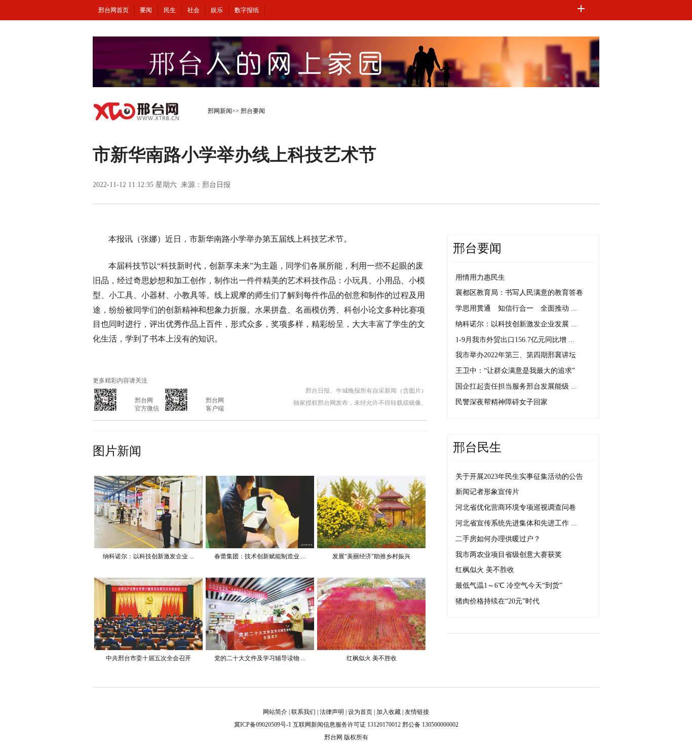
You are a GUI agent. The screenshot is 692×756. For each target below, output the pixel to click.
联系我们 (303, 711)
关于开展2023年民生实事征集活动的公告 (519, 476)
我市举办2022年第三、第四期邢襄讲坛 (515, 355)
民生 (170, 10)
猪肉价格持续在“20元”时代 (497, 601)
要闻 (146, 10)
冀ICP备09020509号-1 (262, 724)
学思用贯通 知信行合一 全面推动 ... (516, 308)
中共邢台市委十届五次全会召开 (148, 658)
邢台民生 (477, 447)
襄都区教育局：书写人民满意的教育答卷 (519, 292)
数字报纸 (247, 10)
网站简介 (275, 711)
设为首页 (360, 711)
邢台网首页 (113, 10)
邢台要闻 (253, 111)
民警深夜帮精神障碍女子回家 (501, 402)
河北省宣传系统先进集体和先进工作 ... (516, 523)
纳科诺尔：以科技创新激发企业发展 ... (516, 324)
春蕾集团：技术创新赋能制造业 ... (259, 556)
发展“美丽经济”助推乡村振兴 (371, 556)
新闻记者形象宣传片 (487, 492)
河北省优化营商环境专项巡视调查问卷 (515, 507)
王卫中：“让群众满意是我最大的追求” (515, 370)
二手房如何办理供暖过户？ (498, 539)
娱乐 (217, 10)
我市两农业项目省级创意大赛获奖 (508, 554)
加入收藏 (388, 711)
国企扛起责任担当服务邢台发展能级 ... (516, 386)
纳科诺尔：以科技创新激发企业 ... (148, 556)
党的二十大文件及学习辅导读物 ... (259, 658)
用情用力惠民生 (480, 277)
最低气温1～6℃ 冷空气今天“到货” (508, 585)
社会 (193, 10)
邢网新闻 (220, 111)
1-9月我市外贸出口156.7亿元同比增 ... (514, 340)
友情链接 (417, 711)
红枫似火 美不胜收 (372, 658)
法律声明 (332, 711)
